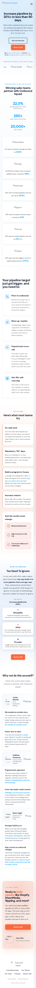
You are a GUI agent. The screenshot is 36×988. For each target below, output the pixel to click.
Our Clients (26, 970)
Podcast (17, 974)
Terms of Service (23, 979)
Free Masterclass (12, 970)
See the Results (18, 41)
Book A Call (27, 974)
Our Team (8, 974)
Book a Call (18, 47)
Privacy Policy (12, 979)
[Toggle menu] (32, 4)
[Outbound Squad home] (9, 4)
